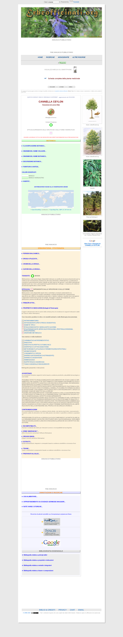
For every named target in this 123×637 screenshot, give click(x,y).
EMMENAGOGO (29, 360)
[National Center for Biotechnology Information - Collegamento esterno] (51, 532)
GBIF (60, 209)
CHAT (72, 610)
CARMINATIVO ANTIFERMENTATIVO (36, 340)
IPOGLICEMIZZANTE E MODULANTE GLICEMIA (40, 327)
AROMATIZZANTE (30, 351)
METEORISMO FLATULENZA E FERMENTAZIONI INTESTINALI (45, 349)
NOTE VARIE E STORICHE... (33, 506)
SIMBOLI (70, 86)
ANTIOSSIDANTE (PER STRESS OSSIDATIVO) (40, 323)
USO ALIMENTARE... (30, 496)
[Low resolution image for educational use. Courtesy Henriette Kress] (92, 232)
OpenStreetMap (36, 209)
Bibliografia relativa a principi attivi (35, 555)
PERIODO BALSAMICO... (31, 253)
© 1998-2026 (27, 613)
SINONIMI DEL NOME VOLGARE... (34, 151)
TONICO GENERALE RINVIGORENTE (36, 364)
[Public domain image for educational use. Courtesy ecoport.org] (92, 215)
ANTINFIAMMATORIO (31, 320)
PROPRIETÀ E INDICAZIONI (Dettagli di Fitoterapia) (40, 308)
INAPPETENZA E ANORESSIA (34, 362)
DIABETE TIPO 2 (29, 325)
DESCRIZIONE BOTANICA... (32, 161)
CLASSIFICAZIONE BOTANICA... (34, 146)
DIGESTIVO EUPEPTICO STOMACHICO (37, 345)
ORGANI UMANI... (33, 437)
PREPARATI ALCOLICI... (31, 453)
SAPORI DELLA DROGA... (32, 269)
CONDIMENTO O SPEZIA (32, 353)
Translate (76, 2)
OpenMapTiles (54, 209)
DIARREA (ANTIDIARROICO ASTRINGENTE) (39, 355)
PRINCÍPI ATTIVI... (29, 303)
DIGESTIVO (28, 342)
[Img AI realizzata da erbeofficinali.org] (92, 123)
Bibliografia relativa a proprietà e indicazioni (38, 560)
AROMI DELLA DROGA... (31, 264)
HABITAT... (26, 181)
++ (23, 320)
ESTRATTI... (49, 442)
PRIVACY (63, 610)
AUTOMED (61, 86)
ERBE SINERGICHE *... (37, 432)
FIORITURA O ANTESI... (31, 166)
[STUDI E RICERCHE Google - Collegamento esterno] (51, 543)
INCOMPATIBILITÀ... (47, 426)
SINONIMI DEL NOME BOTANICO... (35, 156)
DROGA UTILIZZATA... (30, 258)
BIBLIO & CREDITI (47, 610)
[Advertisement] (61, 45)
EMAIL (81, 610)
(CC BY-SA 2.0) (66, 209)
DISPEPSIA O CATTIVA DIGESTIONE (36, 347)
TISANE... (46, 449)
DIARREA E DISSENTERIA (33, 357)
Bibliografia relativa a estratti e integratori (38, 565)
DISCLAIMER (52, 86)
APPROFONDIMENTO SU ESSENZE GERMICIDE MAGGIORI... (44, 501)
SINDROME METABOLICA (33, 333)
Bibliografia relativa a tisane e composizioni (38, 570)
